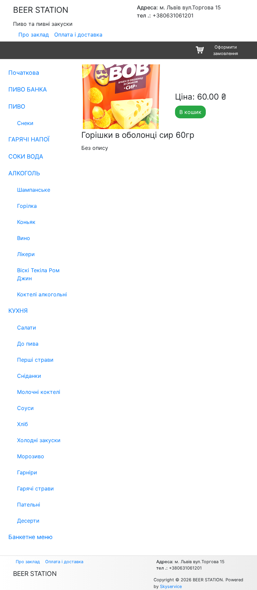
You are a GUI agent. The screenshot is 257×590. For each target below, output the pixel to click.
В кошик (190, 112)
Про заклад (33, 34)
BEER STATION (40, 10)
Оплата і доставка (78, 34)
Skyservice (171, 586)
